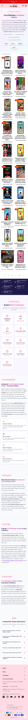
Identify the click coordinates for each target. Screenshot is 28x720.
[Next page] (23, 275)
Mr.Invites (15, 717)
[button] (2, 5)
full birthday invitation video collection (13, 560)
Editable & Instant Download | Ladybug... (7, 223)
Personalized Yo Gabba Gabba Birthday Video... (20, 160)
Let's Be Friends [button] (8, 679)
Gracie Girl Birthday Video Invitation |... (7, 93)
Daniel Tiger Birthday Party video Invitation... (20, 114)
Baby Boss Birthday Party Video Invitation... (20, 202)
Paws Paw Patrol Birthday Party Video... (7, 245)
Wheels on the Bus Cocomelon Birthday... (20, 245)
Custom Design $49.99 (15, 37)
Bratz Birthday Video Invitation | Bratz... (20, 72)
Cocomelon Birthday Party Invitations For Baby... (7, 137)
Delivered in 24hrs (20, 34)
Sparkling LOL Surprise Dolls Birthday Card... (7, 160)
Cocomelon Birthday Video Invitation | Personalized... (7, 115)
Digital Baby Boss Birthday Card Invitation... (7, 202)
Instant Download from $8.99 (15, 39)
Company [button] (6, 675)
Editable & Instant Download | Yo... (20, 222)
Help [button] (4, 672)
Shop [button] (4, 668)
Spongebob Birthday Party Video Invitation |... (21, 137)
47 (19, 275)
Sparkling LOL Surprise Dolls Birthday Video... (20, 266)
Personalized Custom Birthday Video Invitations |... (7, 72)
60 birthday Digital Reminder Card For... (7, 266)
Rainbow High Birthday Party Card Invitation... (20, 181)
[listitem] (7, 318)
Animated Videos (9, 34)
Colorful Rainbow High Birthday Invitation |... (20, 93)
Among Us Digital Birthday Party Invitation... (7, 181)
